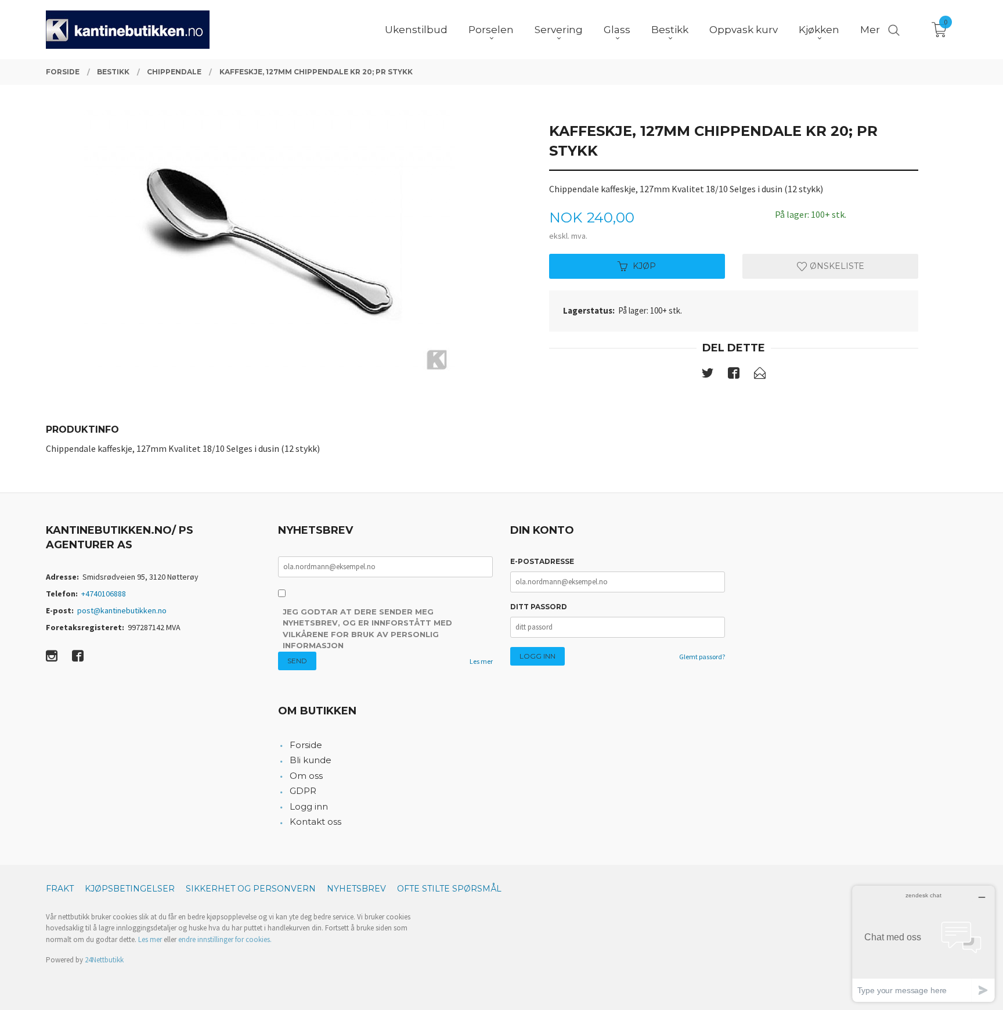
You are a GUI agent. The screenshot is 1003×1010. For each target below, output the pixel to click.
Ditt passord (538, 606)
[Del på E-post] (759, 375)
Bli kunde (310, 759)
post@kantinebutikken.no (122, 610)
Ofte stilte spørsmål (449, 888)
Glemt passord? (702, 656)
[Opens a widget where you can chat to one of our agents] (923, 943)
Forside (306, 744)
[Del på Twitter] (707, 375)
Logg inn (309, 806)
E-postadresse (542, 561)
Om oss (306, 775)
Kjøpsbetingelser (130, 888)
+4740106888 (103, 593)
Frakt (60, 888)
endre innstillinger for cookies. (225, 939)
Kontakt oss (315, 821)
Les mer (481, 661)
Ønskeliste (835, 266)
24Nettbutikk (104, 960)
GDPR (303, 790)
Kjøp (644, 266)
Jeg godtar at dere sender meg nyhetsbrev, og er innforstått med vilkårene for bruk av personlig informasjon (367, 628)
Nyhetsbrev (356, 888)
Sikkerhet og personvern (251, 888)
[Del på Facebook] (733, 375)
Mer (870, 29)
